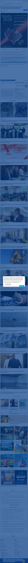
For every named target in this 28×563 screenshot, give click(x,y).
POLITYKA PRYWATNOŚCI (8, 284)
